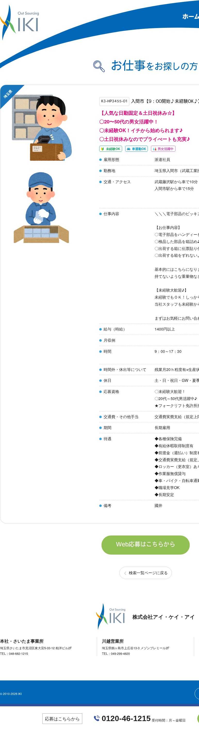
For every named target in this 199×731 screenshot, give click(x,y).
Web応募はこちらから (145, 545)
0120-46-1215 (126, 718)
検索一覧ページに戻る (148, 572)
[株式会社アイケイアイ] (19, 38)
